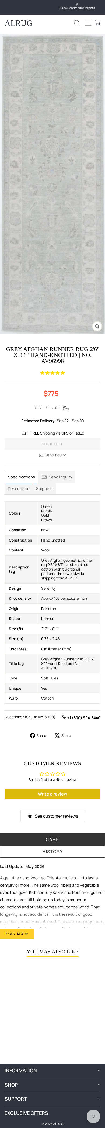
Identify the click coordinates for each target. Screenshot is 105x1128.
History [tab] (52, 851)
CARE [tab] (52, 839)
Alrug (19, 23)
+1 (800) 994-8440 (83, 717)
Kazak (58, 892)
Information (21, 1070)
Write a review (52, 794)
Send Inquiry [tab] (60, 477)
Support (16, 1098)
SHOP (11, 1084)
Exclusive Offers (26, 1113)
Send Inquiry (55, 454)
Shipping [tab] (44, 488)
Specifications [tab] (21, 477)
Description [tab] (19, 488)
